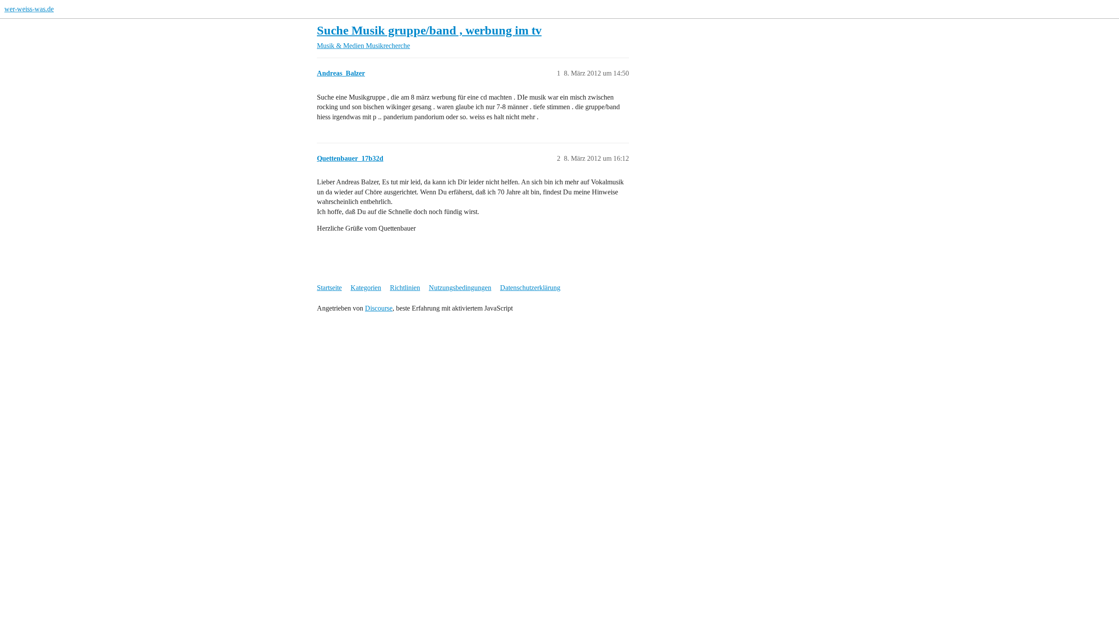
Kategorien (366, 287)
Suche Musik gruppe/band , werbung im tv (429, 30)
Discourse (379, 308)
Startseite (329, 287)
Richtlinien (405, 287)
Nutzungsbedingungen (460, 287)
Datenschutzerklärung (530, 287)
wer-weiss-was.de (29, 9)
